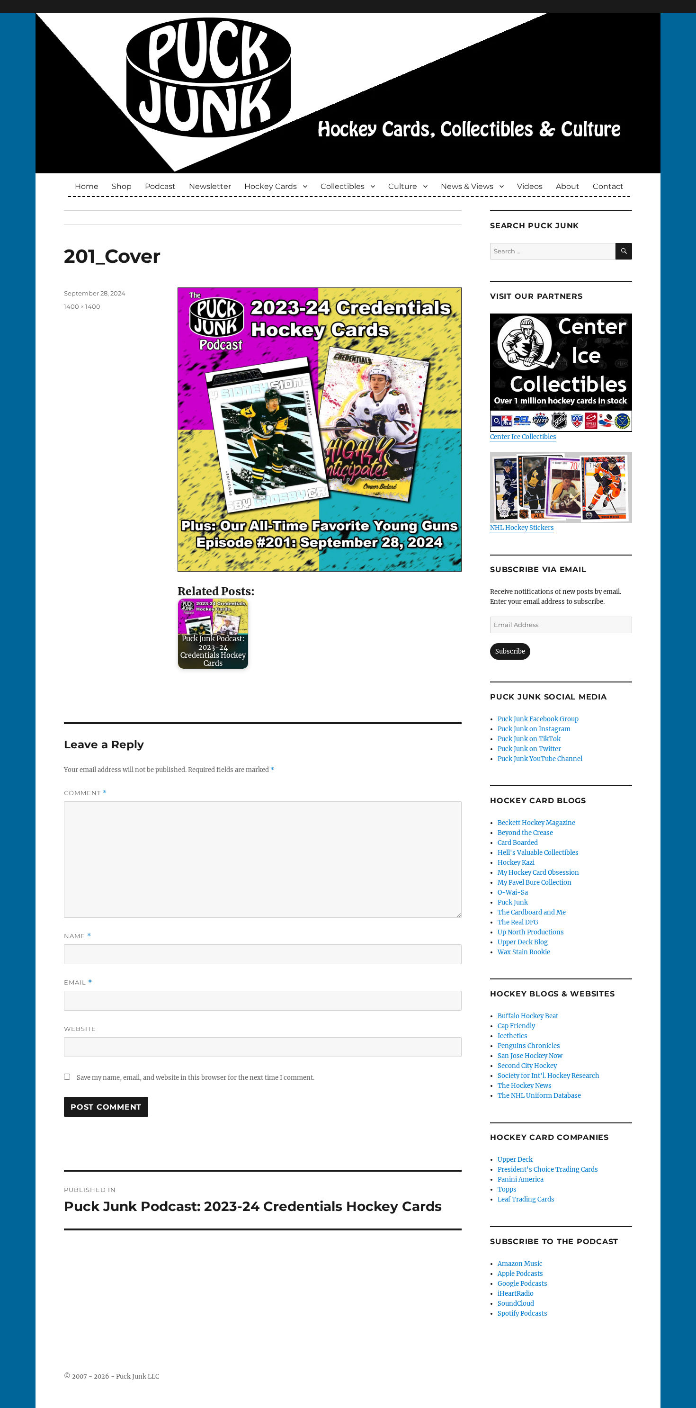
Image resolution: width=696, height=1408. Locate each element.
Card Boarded (518, 843)
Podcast (160, 186)
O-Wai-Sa (513, 892)
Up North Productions (531, 932)
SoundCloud (516, 1304)
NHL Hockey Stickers (522, 528)
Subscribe (510, 651)
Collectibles (343, 186)
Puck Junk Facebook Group (538, 719)
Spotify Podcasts (522, 1313)
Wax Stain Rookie (524, 952)
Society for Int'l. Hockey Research (548, 1076)
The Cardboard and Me (532, 912)
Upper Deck (515, 1160)
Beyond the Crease (525, 833)
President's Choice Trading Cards (548, 1170)
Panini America (521, 1179)
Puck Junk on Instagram (534, 729)
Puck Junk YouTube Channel (540, 759)
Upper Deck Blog (523, 942)
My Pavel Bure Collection (534, 883)
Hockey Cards (270, 186)
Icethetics (512, 1036)
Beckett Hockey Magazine (536, 823)
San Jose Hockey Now (530, 1056)
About (568, 186)
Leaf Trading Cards (526, 1199)
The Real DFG (518, 922)
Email (78, 982)
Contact (608, 186)
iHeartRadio (516, 1294)
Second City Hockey (527, 1066)
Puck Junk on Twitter (529, 749)
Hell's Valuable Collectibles (538, 853)
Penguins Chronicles (529, 1046)
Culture (402, 186)
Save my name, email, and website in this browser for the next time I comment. (195, 1078)
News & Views (467, 186)
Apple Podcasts (520, 1274)
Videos (530, 186)
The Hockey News (525, 1086)
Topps (507, 1189)
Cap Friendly (516, 1026)
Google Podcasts (522, 1284)
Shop (122, 186)
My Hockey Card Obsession (538, 873)
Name (77, 936)
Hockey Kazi (516, 863)
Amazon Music (520, 1264)
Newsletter (210, 186)
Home (86, 186)
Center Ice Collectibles (523, 437)
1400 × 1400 (82, 306)
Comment (85, 793)
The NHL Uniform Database (539, 1096)
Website (80, 1028)
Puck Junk (513, 902)
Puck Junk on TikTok (529, 739)
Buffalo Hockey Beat (528, 1016)
